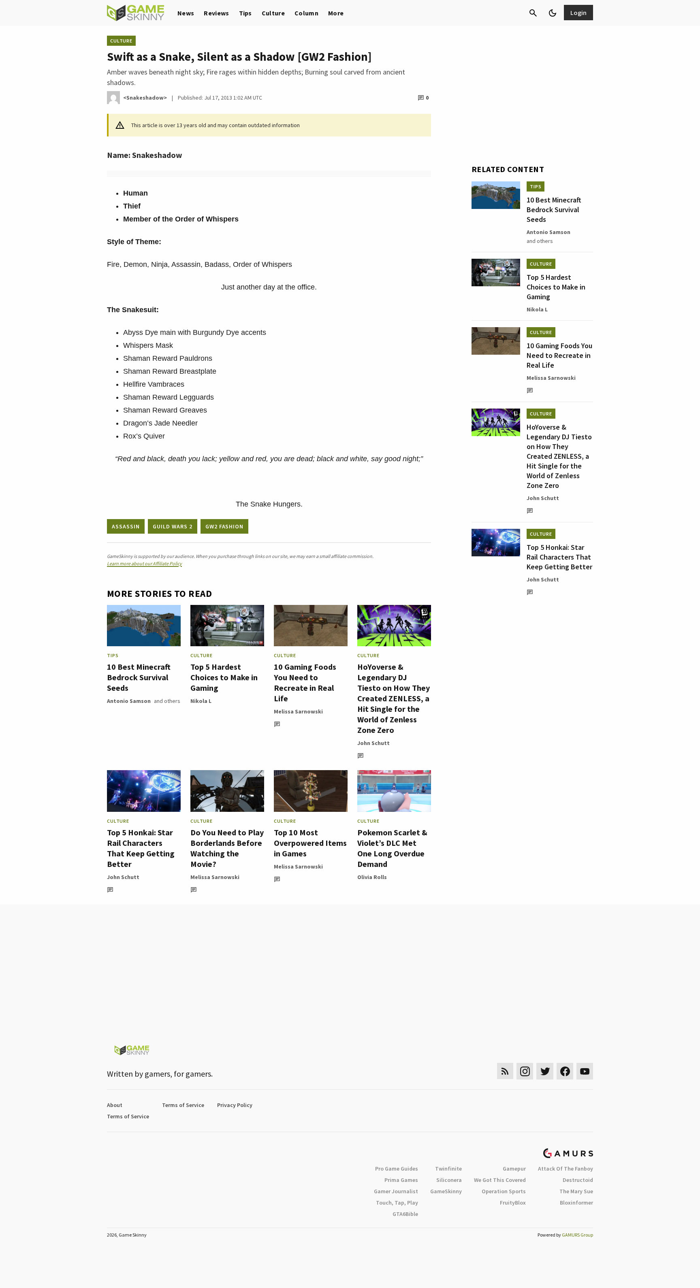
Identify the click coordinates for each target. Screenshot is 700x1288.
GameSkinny (446, 1191)
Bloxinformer (576, 1202)
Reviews (216, 13)
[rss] (505, 1071)
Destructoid (578, 1180)
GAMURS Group (577, 1235)
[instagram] (524, 1071)
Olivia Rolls (372, 877)
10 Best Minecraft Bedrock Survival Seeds (139, 677)
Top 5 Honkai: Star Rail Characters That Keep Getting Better (141, 848)
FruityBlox (513, 1202)
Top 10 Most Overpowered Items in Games (310, 842)
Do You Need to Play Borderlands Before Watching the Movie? (227, 848)
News (185, 13)
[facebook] (565, 1071)
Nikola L (200, 701)
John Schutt (373, 743)
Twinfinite (448, 1168)
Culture (273, 13)
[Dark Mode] (552, 13)
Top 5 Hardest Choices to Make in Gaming (224, 677)
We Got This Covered (500, 1180)
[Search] (533, 13)
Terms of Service (183, 1105)
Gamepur (514, 1168)
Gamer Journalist (396, 1191)
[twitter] (544, 1071)
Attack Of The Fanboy (565, 1168)
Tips (245, 13)
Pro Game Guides (396, 1168)
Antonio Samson (129, 701)
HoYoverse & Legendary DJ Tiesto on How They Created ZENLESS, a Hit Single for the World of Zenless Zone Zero (393, 698)
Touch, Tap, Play (397, 1202)
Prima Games (401, 1180)
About (114, 1105)
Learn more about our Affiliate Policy (144, 563)
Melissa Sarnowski (298, 711)
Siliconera (449, 1180)
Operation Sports (504, 1191)
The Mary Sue (576, 1191)
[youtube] (584, 1071)
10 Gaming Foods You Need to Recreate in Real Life (305, 682)
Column (306, 13)
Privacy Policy (234, 1105)
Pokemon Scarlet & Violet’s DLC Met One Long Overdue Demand (392, 848)
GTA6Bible (405, 1214)
